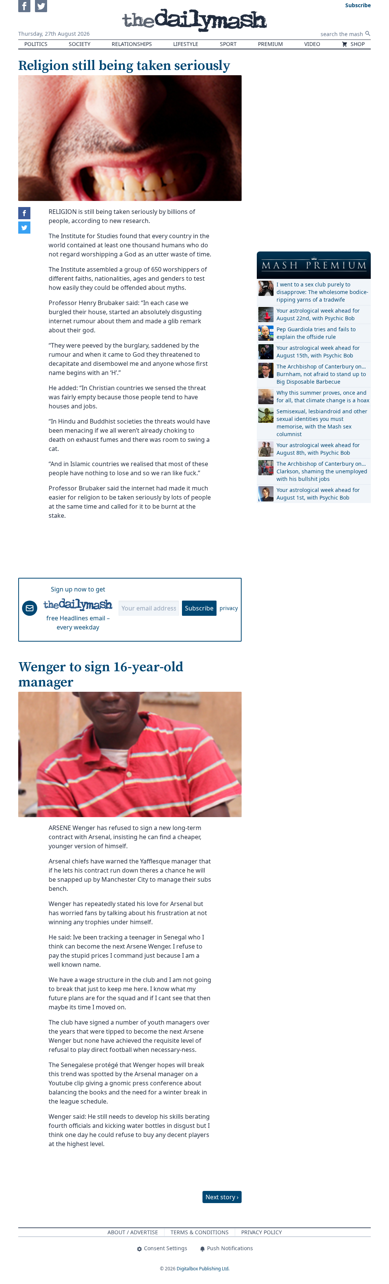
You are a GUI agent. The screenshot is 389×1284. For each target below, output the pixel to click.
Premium (270, 43)
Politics (35, 43)
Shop (357, 43)
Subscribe (199, 608)
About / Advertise (133, 1232)
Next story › (222, 1197)
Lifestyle (185, 43)
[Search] (368, 33)
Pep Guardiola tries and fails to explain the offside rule (316, 333)
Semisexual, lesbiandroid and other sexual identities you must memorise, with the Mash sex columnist (322, 423)
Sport (228, 43)
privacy (229, 608)
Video (312, 43)
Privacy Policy (261, 1232)
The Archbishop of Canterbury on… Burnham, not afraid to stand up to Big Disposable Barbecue (321, 374)
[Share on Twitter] (24, 227)
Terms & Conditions (200, 1232)
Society (79, 43)
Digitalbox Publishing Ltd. (203, 1268)
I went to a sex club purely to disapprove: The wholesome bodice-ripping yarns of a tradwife (322, 292)
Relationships (132, 43)
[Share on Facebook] (24, 213)
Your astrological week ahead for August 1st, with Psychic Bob (318, 493)
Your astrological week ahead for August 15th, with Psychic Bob (318, 351)
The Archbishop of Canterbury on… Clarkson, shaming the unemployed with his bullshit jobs (322, 471)
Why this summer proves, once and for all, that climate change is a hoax (323, 396)
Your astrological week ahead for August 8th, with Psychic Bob (318, 448)
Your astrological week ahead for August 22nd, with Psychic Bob (318, 314)
